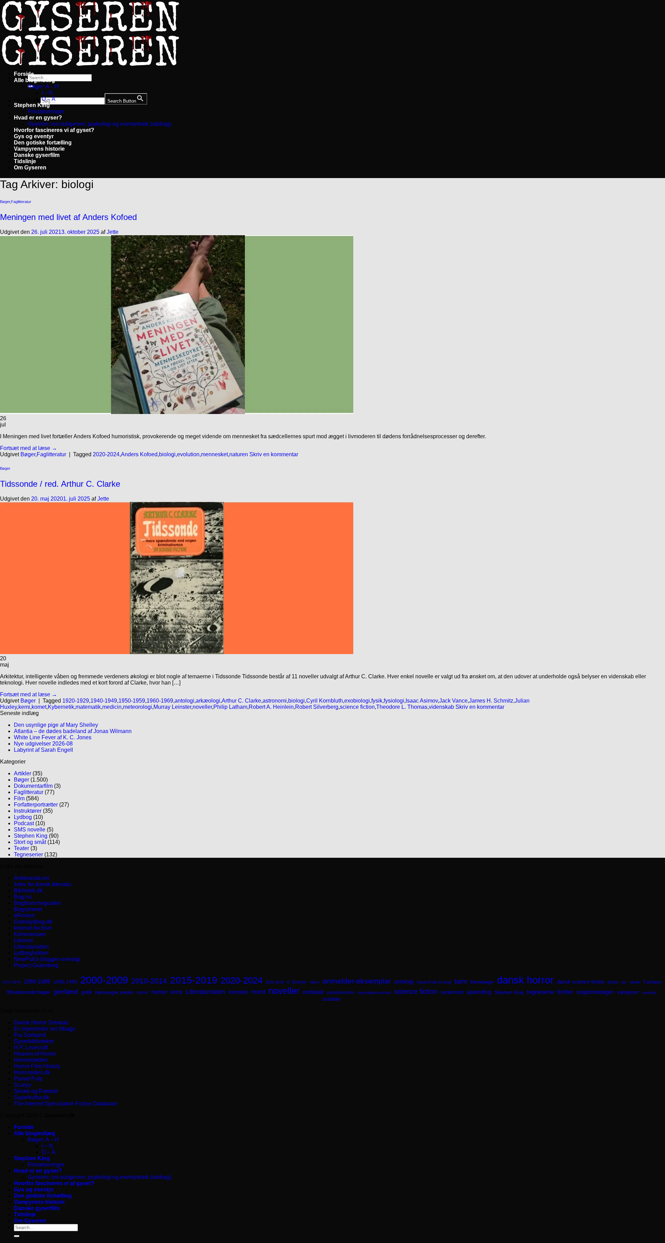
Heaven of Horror (35, 1054)
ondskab (313, 992)
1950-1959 (131, 701)
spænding (479, 992)
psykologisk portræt (374, 992)
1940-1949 (103, 701)
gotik (86, 992)
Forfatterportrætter (36, 805)
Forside (24, 74)
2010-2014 (149, 981)
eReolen (24, 915)
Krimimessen (30, 934)
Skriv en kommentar (273, 454)
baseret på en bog (434, 982)
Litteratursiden (31, 947)
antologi (184, 701)
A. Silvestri (297, 982)
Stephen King (32, 105)
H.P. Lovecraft (31, 1047)
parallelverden (340, 992)
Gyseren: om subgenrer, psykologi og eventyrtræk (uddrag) (99, 124)
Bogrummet (28, 909)
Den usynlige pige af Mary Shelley (56, 725)
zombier (331, 999)
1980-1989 (37, 981)
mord (258, 991)
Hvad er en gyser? (38, 118)
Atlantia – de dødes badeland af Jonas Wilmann (73, 731)
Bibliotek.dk (28, 890)
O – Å (48, 99)
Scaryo (22, 1085)
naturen (238, 454)
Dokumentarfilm (33, 786)
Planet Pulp (28, 1079)
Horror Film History (37, 1066)
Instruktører (28, 811)
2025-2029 (275, 982)
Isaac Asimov (422, 701)
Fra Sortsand (30, 1035)
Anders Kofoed (139, 454)
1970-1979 (11, 982)
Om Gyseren (30, 167)
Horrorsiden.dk (32, 1072)
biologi (167, 454)
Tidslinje (25, 161)
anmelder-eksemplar (357, 981)
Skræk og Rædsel (36, 1091)
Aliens (315, 982)
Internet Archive (33, 928)
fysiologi (394, 701)
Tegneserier (28, 854)
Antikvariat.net (31, 878)
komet (39, 707)
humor (159, 992)
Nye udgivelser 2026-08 (43, 744)
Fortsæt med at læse (28, 448)
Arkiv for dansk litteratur (42, 884)
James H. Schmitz (491, 701)
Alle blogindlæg (34, 80)
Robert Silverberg (316, 707)
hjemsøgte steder (114, 992)
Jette (112, 232)
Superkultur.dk (31, 1097)
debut (613, 982)
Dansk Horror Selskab (41, 1022)
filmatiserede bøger (28, 992)
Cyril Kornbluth (324, 701)
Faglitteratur (21, 202)
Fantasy (652, 982)
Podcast (24, 823)
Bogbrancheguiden (37, 903)
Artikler (22, 773)
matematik (88, 707)
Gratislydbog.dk (33, 922)
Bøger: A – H (43, 86)
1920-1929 (75, 701)
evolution (188, 454)
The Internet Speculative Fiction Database (65, 1104)
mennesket (214, 454)
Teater (21, 848)
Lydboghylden (31, 953)
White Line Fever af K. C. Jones (52, 737)
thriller (565, 992)
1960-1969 (160, 701)
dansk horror (525, 980)
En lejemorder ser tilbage (45, 1029)
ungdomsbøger (595, 992)
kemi (24, 707)
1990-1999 (65, 982)
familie (635, 982)
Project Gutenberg (36, 965)
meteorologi (137, 707)
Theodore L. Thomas (401, 707)
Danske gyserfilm (37, 155)
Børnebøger (482, 982)
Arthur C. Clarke (241, 701)
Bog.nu (23, 897)
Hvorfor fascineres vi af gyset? (54, 130)
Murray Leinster (172, 707)
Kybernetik (61, 707)
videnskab (441, 707)
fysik (376, 701)
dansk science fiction (580, 982)
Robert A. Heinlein (271, 707)
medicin (112, 707)
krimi (177, 992)
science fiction (357, 707)
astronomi (275, 701)
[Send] (16, 1236)
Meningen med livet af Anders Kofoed (68, 217)
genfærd (65, 991)
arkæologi (208, 701)
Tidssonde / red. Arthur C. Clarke (60, 483)
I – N (47, 93)
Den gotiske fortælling (43, 143)
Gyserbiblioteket (34, 1041)
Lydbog (23, 817)
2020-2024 (106, 454)
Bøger (5, 202)
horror (142, 992)
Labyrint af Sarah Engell (43, 750)
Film (19, 798)
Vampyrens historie (39, 149)
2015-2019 (194, 980)
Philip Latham (230, 707)
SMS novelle (29, 829)
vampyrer (628, 992)
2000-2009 (104, 980)
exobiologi (357, 701)
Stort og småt (30, 842)
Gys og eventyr (34, 136)
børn (460, 981)
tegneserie (540, 992)
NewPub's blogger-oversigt (47, 959)
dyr (624, 982)
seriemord (452, 992)
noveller (202, 707)
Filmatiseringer (46, 111)
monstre (238, 992)
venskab (649, 992)
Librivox (23, 940)
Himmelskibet (30, 1060)
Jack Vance (453, 701)
